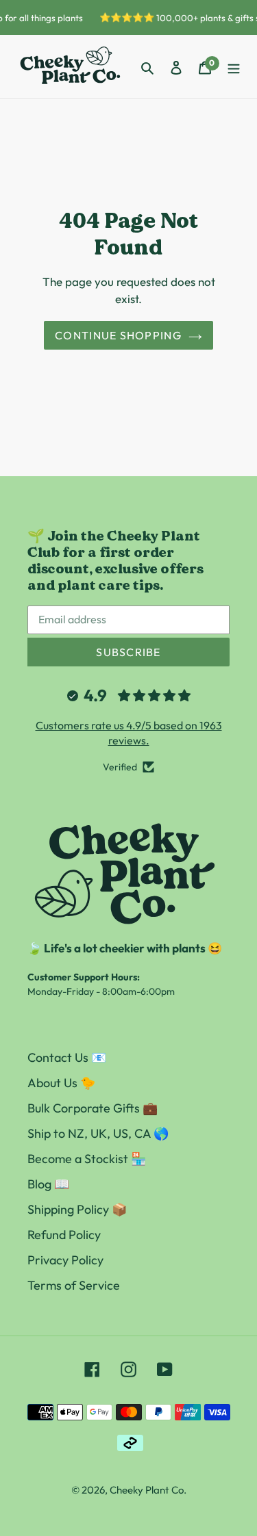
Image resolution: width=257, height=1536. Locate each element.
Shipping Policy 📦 (77, 1209)
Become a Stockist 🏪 (86, 1159)
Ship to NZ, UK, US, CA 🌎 (98, 1133)
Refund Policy (64, 1234)
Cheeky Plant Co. (148, 1489)
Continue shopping (118, 335)
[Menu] (233, 67)
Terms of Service (73, 1285)
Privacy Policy (65, 1260)
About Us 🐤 (61, 1083)
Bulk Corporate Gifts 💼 (92, 1108)
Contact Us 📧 (66, 1057)
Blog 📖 (48, 1184)
